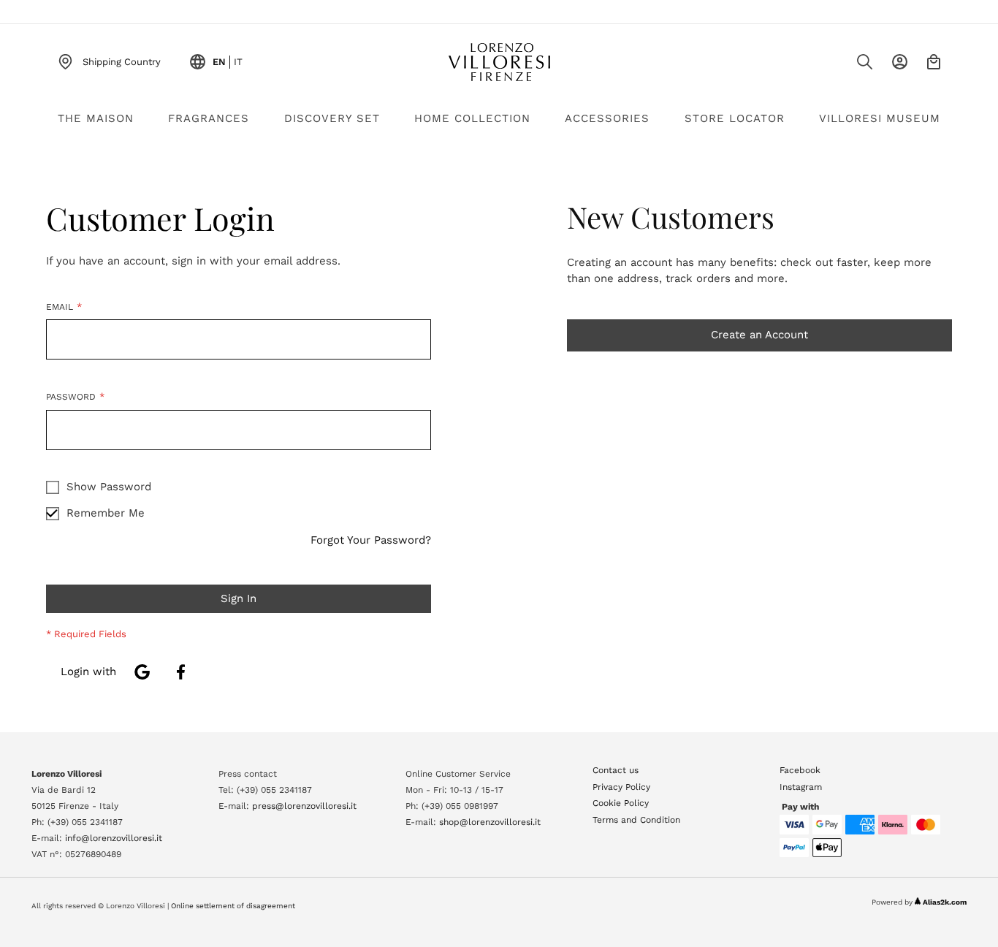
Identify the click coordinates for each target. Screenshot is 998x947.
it (238, 61)
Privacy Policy (621, 787)
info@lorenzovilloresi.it (113, 838)
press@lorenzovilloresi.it (304, 806)
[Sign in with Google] (142, 672)
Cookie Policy (621, 803)
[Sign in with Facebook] (180, 672)
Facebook (800, 770)
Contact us (616, 770)
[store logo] (499, 62)
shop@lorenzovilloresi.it (490, 822)
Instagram (801, 787)
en (219, 61)
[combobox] (835, 66)
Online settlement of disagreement (233, 906)
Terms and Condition (636, 820)
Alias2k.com (945, 902)
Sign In (899, 61)
